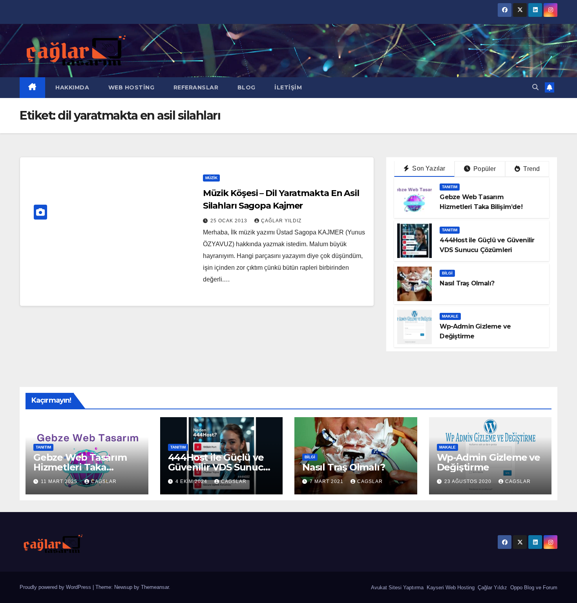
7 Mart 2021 (327, 481)
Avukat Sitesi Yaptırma (396, 587)
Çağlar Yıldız (491, 587)
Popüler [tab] (484, 168)
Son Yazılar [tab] (428, 168)
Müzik (211, 178)
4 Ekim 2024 (192, 481)
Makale (450, 316)
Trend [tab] (531, 168)
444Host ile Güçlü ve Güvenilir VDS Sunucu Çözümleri (218, 467)
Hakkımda (71, 87)
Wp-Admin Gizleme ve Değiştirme (488, 462)
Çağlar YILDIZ (281, 220)
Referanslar (195, 87)
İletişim (287, 87)
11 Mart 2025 (60, 481)
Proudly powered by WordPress (56, 587)
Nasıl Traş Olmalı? (467, 283)
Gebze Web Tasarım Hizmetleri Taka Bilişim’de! (80, 467)
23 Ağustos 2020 (468, 481)
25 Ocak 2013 (229, 220)
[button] (535, 87)
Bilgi (447, 273)
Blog (246, 87)
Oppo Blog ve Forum (533, 587)
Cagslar (104, 481)
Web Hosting (130, 87)
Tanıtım (449, 187)
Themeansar (155, 587)
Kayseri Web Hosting (450, 587)
